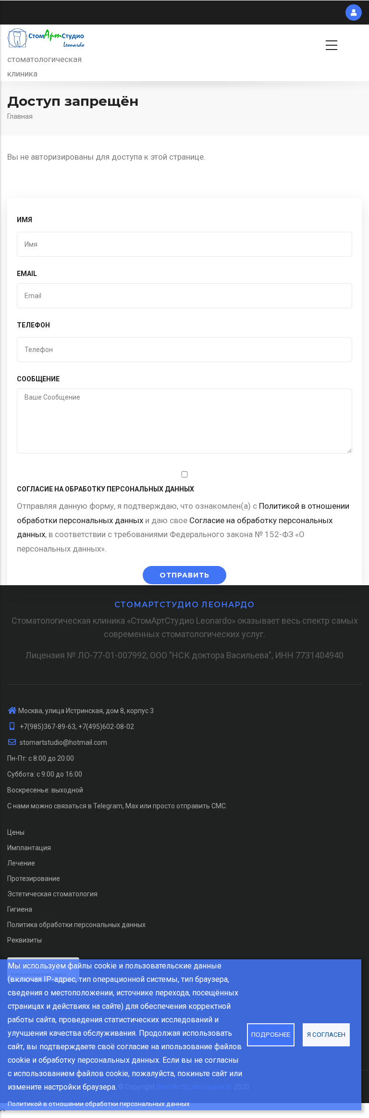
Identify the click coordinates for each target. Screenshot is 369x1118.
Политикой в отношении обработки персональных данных (99, 1103)
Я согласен (326, 1034)
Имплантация (29, 848)
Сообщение (38, 379)
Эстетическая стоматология (52, 894)
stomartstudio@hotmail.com (62, 742)
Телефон (33, 325)
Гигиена (19, 909)
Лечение (21, 863)
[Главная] (46, 38)
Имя (24, 220)
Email (27, 273)
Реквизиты (24, 940)
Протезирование (33, 878)
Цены (16, 832)
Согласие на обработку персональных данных (105, 489)
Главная (20, 116)
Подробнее (270, 1034)
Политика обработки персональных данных (76, 925)
